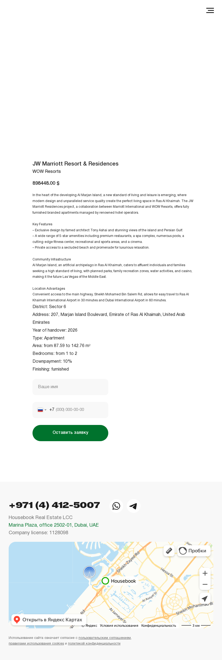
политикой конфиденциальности (94, 643)
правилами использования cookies (36, 643)
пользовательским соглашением (105, 638)
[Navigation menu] (210, 10)
